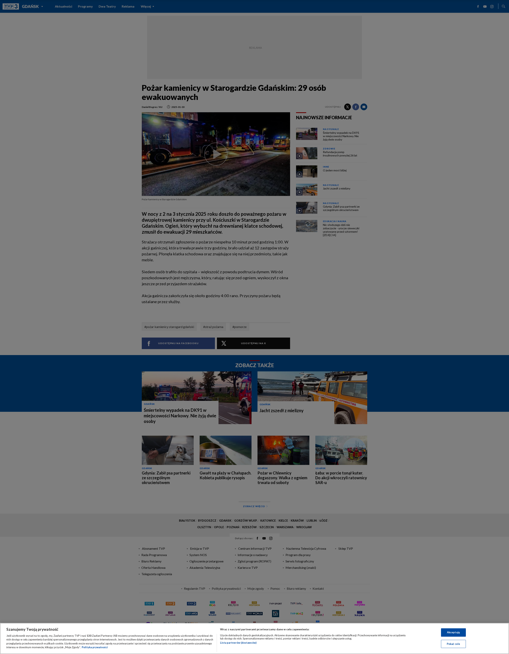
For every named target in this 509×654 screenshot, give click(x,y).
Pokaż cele (453, 643)
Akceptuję (453, 632)
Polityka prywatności (95, 647)
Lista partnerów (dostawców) (238, 642)
